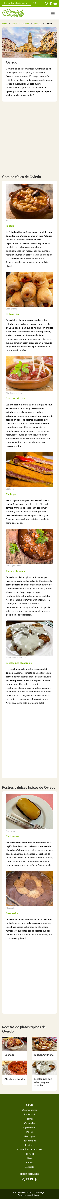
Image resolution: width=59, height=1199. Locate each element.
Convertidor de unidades (29, 1149)
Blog (29, 1158)
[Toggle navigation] (53, 13)
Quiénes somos (29, 1110)
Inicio (4, 24)
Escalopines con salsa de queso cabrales (43, 1082)
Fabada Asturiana (44, 1055)
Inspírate (29, 1145)
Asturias (37, 24)
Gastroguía (29, 1136)
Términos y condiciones (28, 1195)
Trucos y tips (29, 1141)
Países (14, 24)
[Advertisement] (29, 136)
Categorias (29, 1123)
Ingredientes (29, 1127)
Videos (29, 1163)
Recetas (29, 1119)
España (25, 24)
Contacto (29, 1167)
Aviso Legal (39, 1193)
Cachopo (9, 1055)
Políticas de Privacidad (22, 1193)
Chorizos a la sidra (14, 1079)
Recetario (29, 1154)
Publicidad (29, 1114)
